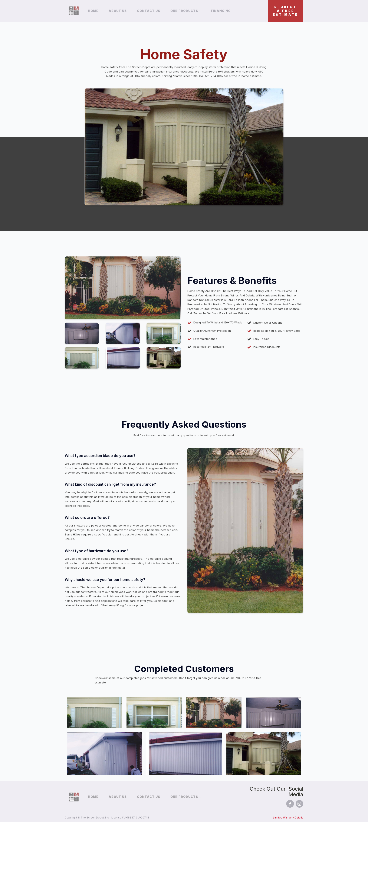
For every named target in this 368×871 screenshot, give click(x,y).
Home (93, 11)
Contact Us (148, 11)
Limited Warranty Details (288, 817)
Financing (221, 11)
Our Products (184, 11)
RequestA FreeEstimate (285, 10)
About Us (118, 11)
